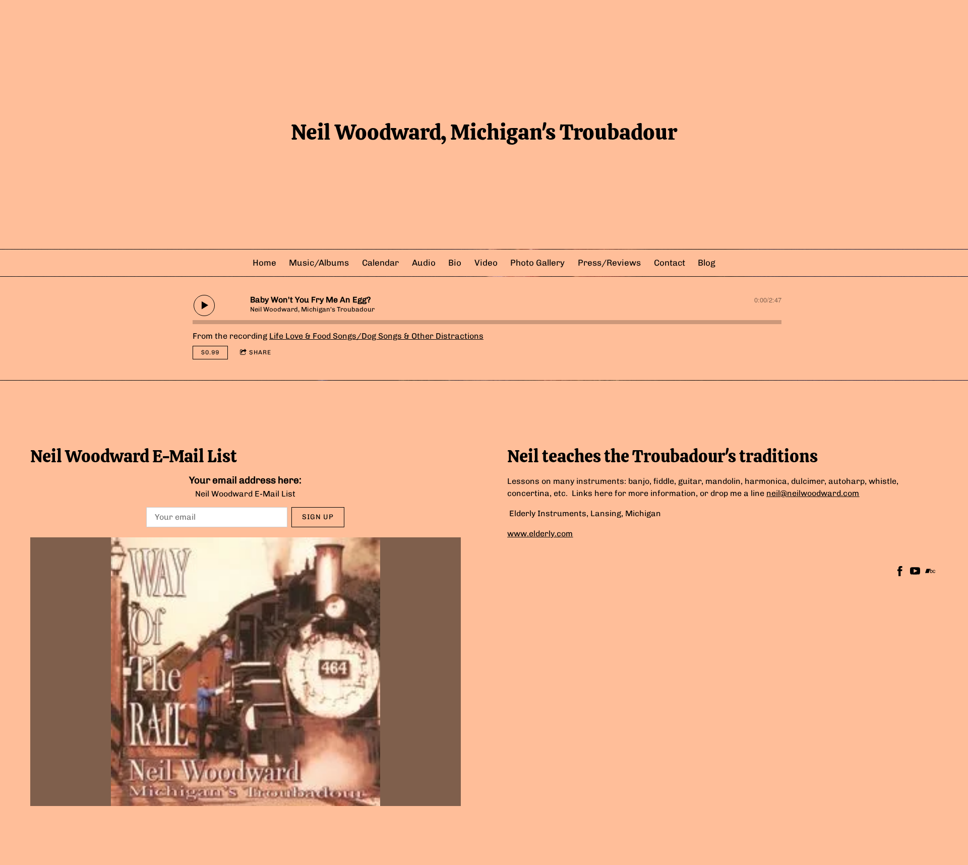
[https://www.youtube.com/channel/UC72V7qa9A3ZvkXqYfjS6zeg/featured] (915, 573)
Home (264, 263)
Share (260, 352)
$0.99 (210, 352)
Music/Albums (319, 263)
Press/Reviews (609, 263)
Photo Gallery (537, 263)
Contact (669, 263)
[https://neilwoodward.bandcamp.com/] (930, 573)
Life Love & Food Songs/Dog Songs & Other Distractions (376, 336)
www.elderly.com (540, 533)
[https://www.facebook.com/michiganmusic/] (900, 573)
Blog (706, 263)
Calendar (380, 263)
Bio (454, 263)
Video (486, 263)
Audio (424, 263)
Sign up (318, 517)
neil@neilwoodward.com (812, 493)
